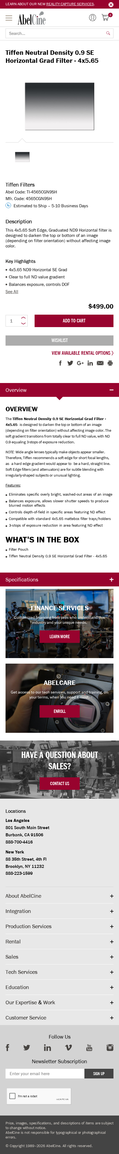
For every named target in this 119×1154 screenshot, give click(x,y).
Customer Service (26, 1018)
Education (17, 987)
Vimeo (68, 1047)
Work (49, 1002)
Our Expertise (21, 1002)
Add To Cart (74, 321)
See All (12, 291)
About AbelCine (23, 896)
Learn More (60, 636)
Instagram (110, 1047)
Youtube (89, 1047)
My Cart (110, 15)
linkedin (47, 1047)
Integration (18, 911)
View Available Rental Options (82, 353)
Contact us (59, 783)
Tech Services (21, 972)
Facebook (7, 1047)
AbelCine (32, 18)
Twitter (26, 1047)
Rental (13, 941)
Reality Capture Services (70, 4)
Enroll (60, 711)
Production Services (28, 926)
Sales (12, 957)
